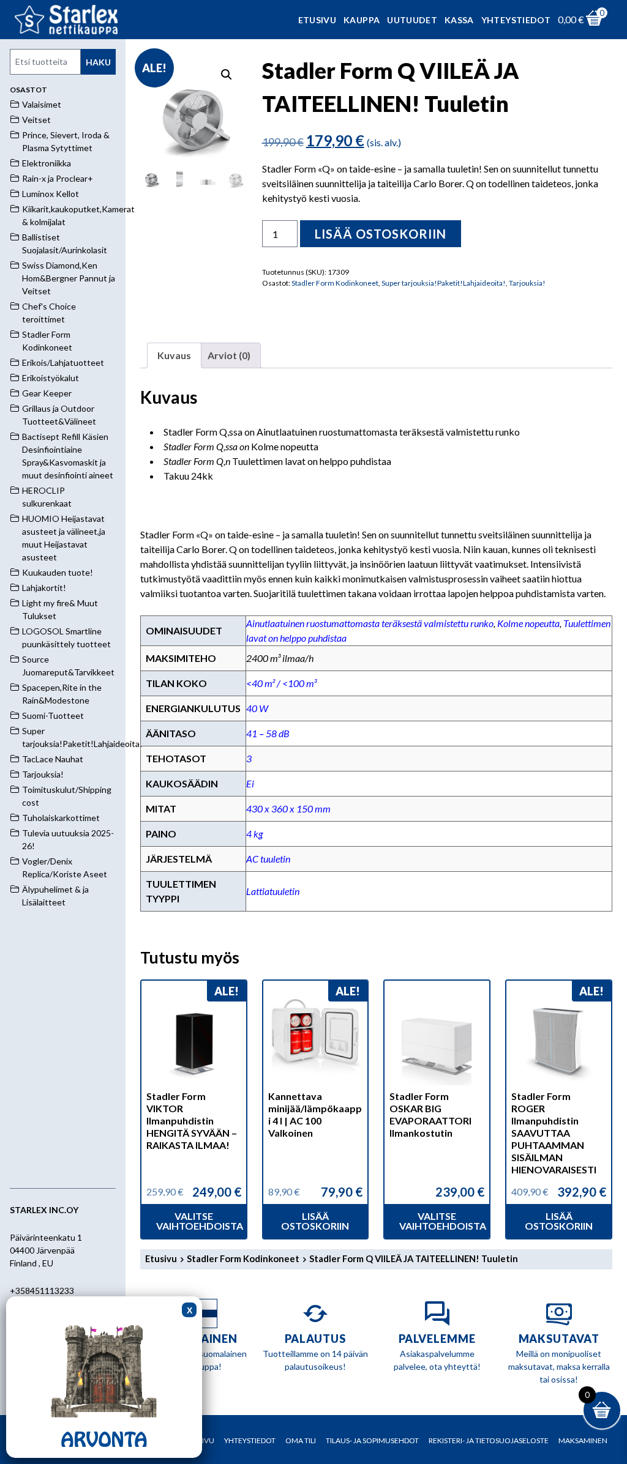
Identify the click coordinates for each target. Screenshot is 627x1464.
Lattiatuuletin (272, 891)
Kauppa (362, 20)
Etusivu (317, 20)
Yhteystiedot (515, 20)
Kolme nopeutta (528, 623)
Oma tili (300, 1440)
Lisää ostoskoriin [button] (315, 1221)
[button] (227, 75)
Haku (98, 62)
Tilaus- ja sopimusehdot (372, 1440)
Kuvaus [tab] (174, 355)
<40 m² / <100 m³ (281, 683)
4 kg (254, 833)
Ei (250, 783)
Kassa (459, 20)
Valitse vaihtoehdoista (199, 1221)
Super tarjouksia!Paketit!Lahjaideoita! (443, 283)
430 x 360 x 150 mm (288, 808)
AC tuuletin (268, 858)
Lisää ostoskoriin (380, 233)
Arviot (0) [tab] (229, 355)
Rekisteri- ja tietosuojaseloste (489, 1440)
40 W (257, 708)
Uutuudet (412, 20)
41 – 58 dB (268, 733)
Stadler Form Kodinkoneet (334, 283)
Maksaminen (582, 1440)
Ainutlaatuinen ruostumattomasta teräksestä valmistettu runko (370, 623)
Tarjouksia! (527, 283)
